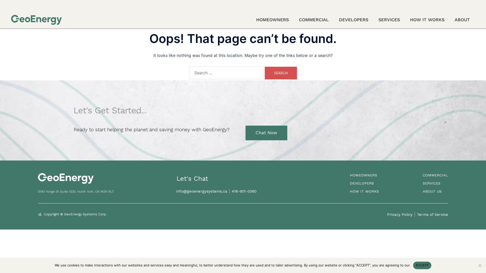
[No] (479, 265)
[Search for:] (226, 72)
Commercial (314, 19)
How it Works (427, 19)
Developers (353, 19)
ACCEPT (422, 265)
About (462, 19)
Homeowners (272, 19)
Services (389, 19)
